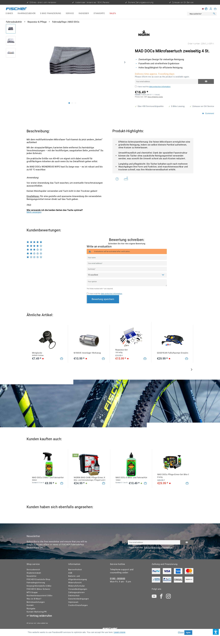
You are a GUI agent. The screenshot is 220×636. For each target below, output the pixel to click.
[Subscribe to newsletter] (186, 542)
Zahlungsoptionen (76, 592)
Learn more (119, 632)
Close (181, 632)
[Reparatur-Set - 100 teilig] (145, 359)
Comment (209, 113)
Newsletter (32, 576)
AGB (70, 573)
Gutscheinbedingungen (78, 599)
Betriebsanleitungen (36, 602)
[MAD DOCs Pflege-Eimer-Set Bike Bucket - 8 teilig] (173, 461)
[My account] (210, 9)
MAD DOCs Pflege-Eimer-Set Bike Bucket (173, 475)
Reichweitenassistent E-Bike (39, 595)
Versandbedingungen (77, 589)
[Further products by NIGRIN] (144, 33)
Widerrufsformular (76, 586)
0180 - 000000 (117, 578)
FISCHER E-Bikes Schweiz (38, 589)
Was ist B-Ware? (34, 599)
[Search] (214, 14)
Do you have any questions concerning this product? (119, 179)
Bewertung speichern (103, 299)
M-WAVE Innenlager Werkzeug (87, 353)
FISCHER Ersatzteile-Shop (38, 579)
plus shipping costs (155, 97)
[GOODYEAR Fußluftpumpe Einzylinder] (172, 340)
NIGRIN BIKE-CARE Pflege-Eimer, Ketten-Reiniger (89, 478)
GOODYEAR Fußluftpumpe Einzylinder (172, 353)
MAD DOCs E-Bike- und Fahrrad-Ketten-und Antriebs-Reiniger (47, 478)
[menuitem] (9, 13)
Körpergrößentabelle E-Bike (39, 586)
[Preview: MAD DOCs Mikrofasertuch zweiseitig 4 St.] (11, 29)
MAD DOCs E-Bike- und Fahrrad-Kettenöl (131, 478)
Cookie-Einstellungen (78, 605)
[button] (216, 632)
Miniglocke (38, 354)
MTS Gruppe (32, 592)
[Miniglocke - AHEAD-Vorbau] (61, 359)
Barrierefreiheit (75, 569)
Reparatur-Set (121, 351)
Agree (188, 632)
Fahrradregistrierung (36, 582)
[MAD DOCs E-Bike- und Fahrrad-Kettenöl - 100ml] (131, 464)
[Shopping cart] (215, 9)
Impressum (73, 602)
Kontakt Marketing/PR (37, 612)
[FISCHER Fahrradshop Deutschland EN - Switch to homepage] (16, 9)
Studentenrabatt (34, 573)
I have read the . (154, 87)
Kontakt (30, 605)
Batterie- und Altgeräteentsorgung (77, 577)
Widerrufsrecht (75, 582)
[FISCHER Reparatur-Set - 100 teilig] (131, 337)
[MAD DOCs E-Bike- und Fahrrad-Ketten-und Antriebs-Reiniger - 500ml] (47, 464)
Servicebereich (33, 569)
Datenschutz (74, 595)
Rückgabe (31, 608)
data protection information (159, 87)
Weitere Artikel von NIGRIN (127, 179)
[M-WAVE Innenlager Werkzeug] (89, 340)
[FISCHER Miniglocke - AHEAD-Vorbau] (47, 340)
